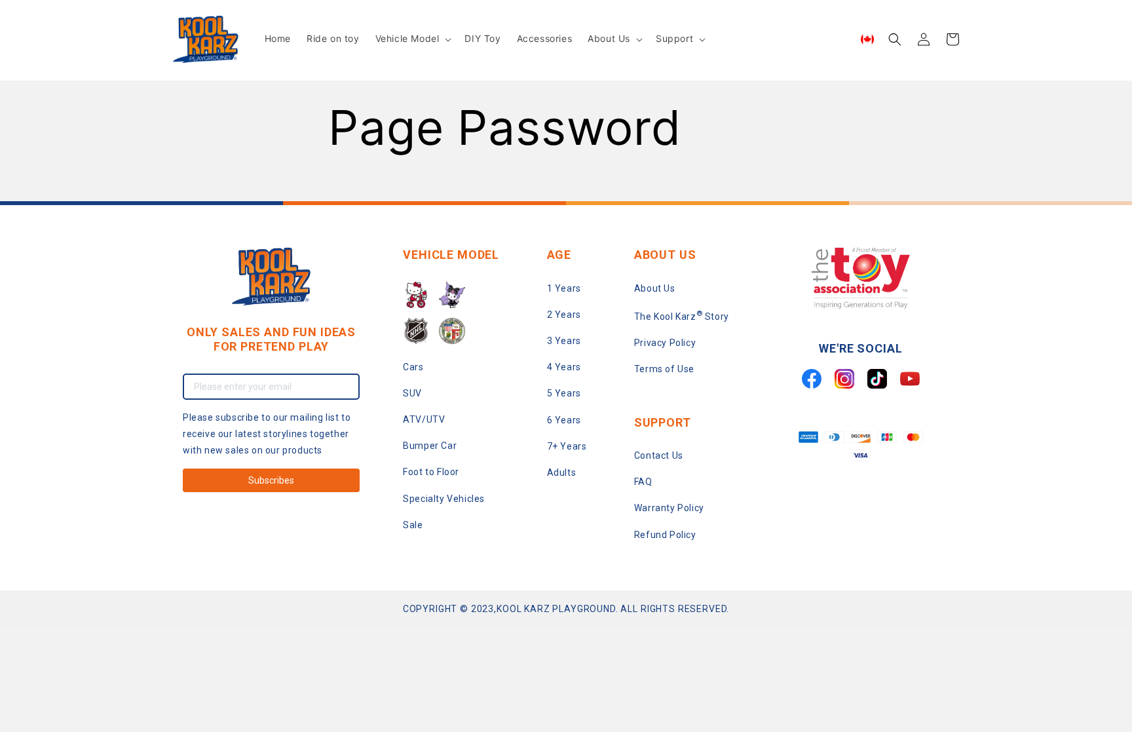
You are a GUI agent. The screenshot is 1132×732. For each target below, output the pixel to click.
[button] (412, 38)
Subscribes (271, 480)
